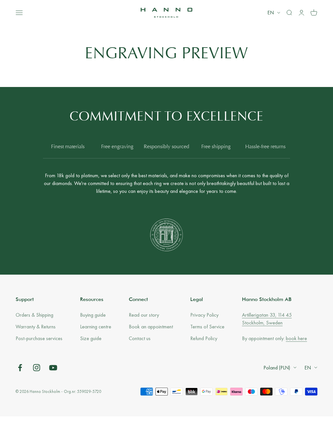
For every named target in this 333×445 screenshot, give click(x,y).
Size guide (90, 338)
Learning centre (95, 326)
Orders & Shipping (34, 314)
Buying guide (93, 314)
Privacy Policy (204, 314)
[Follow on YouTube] (53, 367)
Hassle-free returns (265, 147)
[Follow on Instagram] (36, 367)
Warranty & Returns (36, 326)
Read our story (144, 314)
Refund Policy (203, 338)
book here (296, 338)
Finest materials (68, 147)
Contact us (140, 338)
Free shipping (216, 147)
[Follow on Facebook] (20, 367)
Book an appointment (151, 326)
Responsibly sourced (166, 147)
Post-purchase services (39, 338)
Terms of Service (207, 326)
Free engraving (117, 147)
